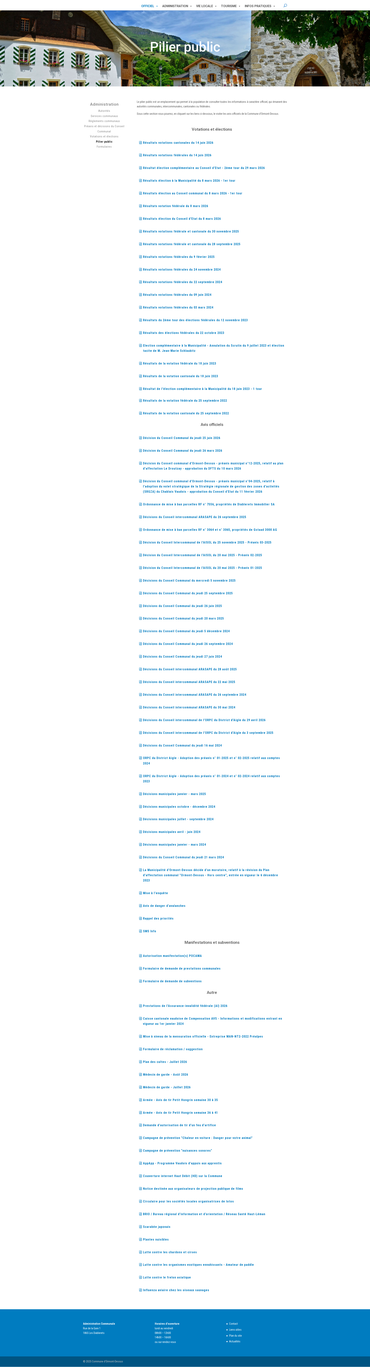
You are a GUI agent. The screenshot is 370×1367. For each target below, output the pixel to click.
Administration (175, 6)
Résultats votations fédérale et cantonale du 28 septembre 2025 (191, 244)
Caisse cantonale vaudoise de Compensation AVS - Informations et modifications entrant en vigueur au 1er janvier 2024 (212, 1021)
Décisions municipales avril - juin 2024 (171, 832)
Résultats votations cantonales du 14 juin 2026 (178, 143)
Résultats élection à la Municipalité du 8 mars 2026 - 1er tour (189, 180)
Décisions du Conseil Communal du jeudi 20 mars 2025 (183, 618)
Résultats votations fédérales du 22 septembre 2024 (182, 282)
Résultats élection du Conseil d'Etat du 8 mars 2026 (182, 219)
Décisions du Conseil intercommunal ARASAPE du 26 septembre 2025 (194, 517)
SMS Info (149, 931)
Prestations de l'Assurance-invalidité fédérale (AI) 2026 (185, 1006)
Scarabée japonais (157, 1227)
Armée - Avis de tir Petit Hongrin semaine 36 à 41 (180, 1113)
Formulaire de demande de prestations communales (182, 968)
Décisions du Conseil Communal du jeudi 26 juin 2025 (182, 606)
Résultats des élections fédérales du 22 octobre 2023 (183, 333)
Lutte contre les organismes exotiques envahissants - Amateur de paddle (198, 1265)
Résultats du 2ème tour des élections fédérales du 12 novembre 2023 (195, 320)
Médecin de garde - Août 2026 (165, 1074)
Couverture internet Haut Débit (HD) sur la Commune (182, 1176)
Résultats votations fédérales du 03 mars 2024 (178, 307)
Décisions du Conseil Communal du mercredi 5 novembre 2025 (189, 580)
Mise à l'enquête (155, 893)
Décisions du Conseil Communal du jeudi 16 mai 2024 (182, 745)
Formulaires (104, 146)
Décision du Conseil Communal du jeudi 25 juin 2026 (181, 438)
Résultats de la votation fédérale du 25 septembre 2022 (185, 400)
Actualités (234, 1341)
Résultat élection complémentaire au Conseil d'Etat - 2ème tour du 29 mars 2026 (204, 168)
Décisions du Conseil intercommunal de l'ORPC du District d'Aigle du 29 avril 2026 (204, 720)
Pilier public (104, 141)
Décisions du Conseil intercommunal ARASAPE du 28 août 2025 (190, 669)
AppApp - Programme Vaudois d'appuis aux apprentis (182, 1163)
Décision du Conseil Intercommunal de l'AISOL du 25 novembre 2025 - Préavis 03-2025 (207, 542)
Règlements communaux (104, 121)
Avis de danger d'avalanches (164, 906)
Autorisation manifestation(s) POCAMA (172, 956)
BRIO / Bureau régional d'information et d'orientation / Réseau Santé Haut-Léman (204, 1214)
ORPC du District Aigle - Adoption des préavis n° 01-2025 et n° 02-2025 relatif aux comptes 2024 (211, 760)
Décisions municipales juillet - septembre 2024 (178, 819)
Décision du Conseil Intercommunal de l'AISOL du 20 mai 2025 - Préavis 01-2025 (202, 568)
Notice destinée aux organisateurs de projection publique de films (193, 1189)
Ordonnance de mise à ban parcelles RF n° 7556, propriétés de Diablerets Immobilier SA (209, 504)
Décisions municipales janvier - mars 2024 (174, 844)
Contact (233, 1323)
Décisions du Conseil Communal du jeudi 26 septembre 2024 (188, 644)
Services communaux (104, 116)
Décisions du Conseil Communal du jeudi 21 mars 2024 (183, 857)
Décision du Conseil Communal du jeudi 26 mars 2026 (182, 450)
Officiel (147, 6)
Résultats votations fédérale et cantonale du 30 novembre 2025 (191, 231)
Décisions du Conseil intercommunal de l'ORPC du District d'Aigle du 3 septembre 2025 (208, 733)
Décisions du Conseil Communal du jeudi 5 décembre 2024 (186, 631)
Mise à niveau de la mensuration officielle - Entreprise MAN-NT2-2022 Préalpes (203, 1036)
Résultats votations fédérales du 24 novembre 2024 (182, 269)
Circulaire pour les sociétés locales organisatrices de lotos (188, 1201)
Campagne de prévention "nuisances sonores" (177, 1150)
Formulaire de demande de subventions (172, 981)
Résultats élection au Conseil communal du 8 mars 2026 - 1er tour (192, 193)
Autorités (104, 110)
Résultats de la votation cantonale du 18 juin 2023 (180, 376)
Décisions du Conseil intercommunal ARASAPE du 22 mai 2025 (189, 682)
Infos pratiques (258, 6)
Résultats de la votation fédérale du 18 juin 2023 (179, 363)
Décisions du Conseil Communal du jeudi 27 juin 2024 (182, 656)
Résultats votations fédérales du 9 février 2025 (179, 257)
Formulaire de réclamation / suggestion (173, 1049)
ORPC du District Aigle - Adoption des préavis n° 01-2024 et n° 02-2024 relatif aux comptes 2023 (211, 778)
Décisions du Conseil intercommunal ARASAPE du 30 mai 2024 (189, 707)
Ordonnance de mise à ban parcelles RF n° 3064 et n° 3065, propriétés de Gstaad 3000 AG (210, 530)
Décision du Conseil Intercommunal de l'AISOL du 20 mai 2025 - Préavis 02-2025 (202, 555)
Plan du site (235, 1335)
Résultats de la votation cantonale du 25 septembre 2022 (186, 413)
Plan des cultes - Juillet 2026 (165, 1062)
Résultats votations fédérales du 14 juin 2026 (177, 155)
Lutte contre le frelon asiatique (167, 1277)
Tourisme (229, 6)
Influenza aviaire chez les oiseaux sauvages (176, 1290)
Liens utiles (235, 1329)
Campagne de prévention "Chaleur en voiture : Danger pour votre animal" (198, 1138)
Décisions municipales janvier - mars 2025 (174, 794)
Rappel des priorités (158, 918)
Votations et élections (104, 136)
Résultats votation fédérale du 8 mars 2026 (175, 206)
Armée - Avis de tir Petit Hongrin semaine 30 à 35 (180, 1100)
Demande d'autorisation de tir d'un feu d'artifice (179, 1125)
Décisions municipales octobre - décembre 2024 (179, 806)
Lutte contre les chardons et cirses (170, 1252)
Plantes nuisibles (156, 1239)
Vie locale (204, 6)
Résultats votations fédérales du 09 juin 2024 (177, 295)
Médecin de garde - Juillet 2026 (167, 1087)
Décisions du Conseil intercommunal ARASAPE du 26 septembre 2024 (194, 694)
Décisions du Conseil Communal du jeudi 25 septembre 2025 (188, 593)
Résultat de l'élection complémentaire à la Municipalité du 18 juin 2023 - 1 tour (202, 389)
